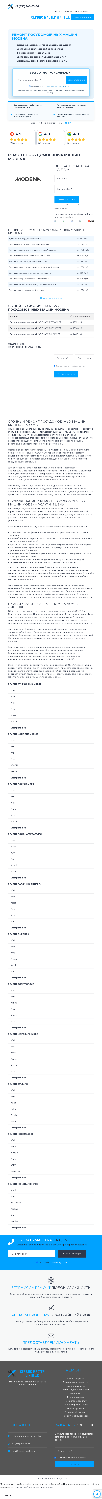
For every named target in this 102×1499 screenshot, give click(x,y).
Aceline (14, 1209)
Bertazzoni (16, 1171)
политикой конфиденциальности (34, 1487)
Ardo (13, 709)
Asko (13, 909)
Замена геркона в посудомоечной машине (28, 261)
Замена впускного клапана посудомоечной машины (32, 250)
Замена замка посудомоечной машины (26, 290)
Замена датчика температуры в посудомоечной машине (34, 267)
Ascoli (13, 903)
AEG (13, 690)
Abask (14, 846)
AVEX (13, 921)
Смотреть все (18, 728)
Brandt (14, 1121)
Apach (14, 1015)
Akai (13, 696)
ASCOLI (14, 765)
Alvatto (14, 1153)
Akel (13, 703)
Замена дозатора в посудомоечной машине (29, 279)
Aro (12, 753)
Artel (13, 759)
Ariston (14, 721)
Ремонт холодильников (23, 734)
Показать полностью (51, 298)
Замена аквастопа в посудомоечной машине (29, 244)
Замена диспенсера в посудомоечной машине (30, 273)
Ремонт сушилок (18, 1084)
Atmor (14, 915)
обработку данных (60, 208)
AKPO (14, 896)
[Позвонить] (97, 1494)
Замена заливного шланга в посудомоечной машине (32, 284)
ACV (13, 853)
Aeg (13, 859)
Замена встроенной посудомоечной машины (29, 256)
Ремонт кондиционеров (23, 1184)
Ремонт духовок (18, 934)
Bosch (14, 1115)
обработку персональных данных (59, 86)
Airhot (14, 1003)
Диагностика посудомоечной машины (26, 238)
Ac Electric (16, 1203)
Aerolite (14, 1221)
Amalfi (14, 865)
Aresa (13, 715)
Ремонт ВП (75, 1393)
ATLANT (15, 771)
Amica (14, 1053)
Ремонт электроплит (21, 984)
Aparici (14, 871)
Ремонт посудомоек (50, 123)
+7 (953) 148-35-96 (27, 6)
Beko (13, 1109)
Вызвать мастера (66, 199)
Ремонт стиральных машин (25, 684)
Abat (13, 740)
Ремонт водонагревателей (25, 834)
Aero (13, 1215)
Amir (13, 953)
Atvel (13, 1103)
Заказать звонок (82, 17)
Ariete (14, 1159)
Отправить (74, 1464)
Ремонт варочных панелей (24, 884)
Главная (34, 123)
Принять (9, 1495)
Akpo (13, 809)
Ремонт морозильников (23, 1034)
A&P (13, 840)
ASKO (13, 1096)
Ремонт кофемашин (20, 1134)
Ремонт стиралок (76, 1378)
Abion (13, 1196)
